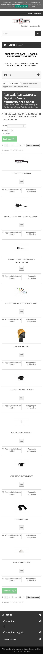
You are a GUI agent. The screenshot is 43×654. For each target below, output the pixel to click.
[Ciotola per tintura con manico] (21, 378)
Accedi (30, 13)
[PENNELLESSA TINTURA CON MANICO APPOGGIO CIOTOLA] (21, 204)
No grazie (32, 6)
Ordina (4, 126)
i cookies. (21, 2)
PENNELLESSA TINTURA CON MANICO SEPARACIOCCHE (21, 261)
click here (26, 651)
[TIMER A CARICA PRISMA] (21, 550)
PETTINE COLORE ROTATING (21, 173)
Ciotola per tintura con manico (21, 390)
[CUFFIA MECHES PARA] (21, 334)
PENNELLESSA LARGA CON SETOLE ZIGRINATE (21, 303)
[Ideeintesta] (21, 21)
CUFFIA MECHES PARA (21, 346)
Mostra (4, 130)
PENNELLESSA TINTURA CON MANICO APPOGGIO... (21, 216)
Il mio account (9, 639)
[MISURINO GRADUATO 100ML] (21, 421)
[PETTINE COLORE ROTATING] (21, 161)
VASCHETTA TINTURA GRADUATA (21, 476)
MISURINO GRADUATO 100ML (21, 433)
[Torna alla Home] (4, 83)
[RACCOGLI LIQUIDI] (21, 507)
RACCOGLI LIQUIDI (21, 519)
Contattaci (37, 13)
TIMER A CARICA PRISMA (21, 562)
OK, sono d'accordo (21, 6)
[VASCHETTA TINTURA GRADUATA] (21, 464)
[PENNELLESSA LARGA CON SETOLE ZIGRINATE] (21, 291)
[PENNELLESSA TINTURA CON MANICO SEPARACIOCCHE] (21, 248)
